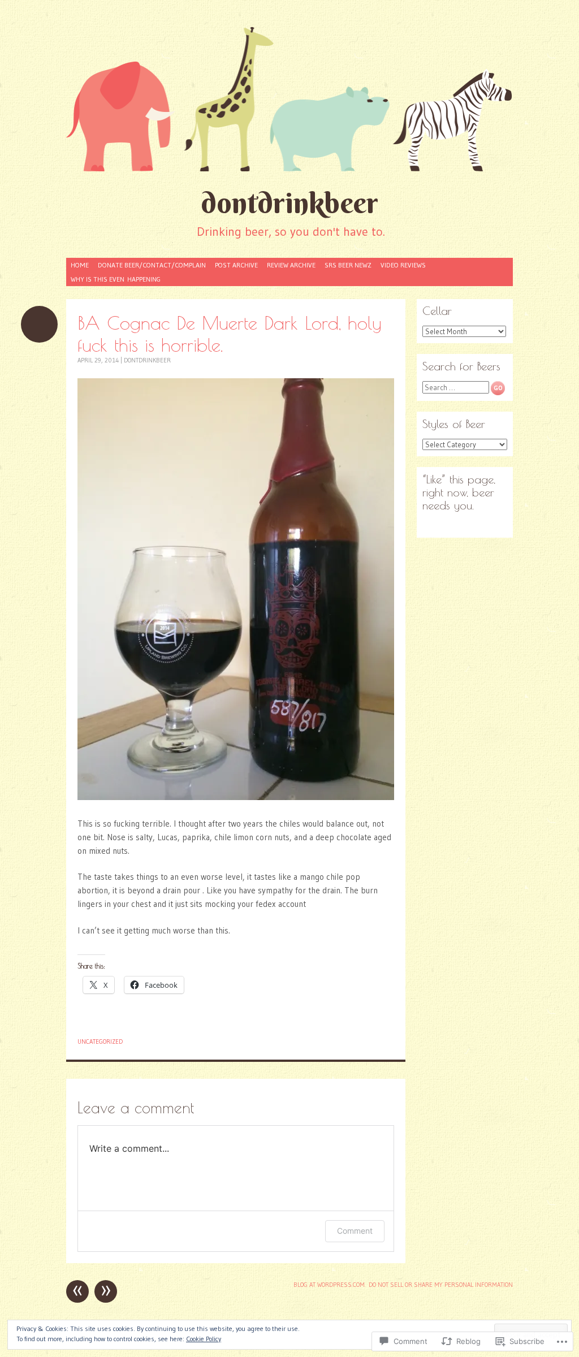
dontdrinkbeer (289, 202)
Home (80, 265)
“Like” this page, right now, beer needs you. (458, 492)
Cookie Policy (203, 1338)
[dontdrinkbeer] (289, 98)
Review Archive (291, 265)
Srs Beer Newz (348, 265)
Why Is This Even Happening (116, 279)
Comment (355, 1230)
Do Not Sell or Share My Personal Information (441, 1285)
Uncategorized (100, 1041)
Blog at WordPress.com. (329, 1285)
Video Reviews (403, 265)
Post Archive (236, 265)
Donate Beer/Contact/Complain (152, 265)
